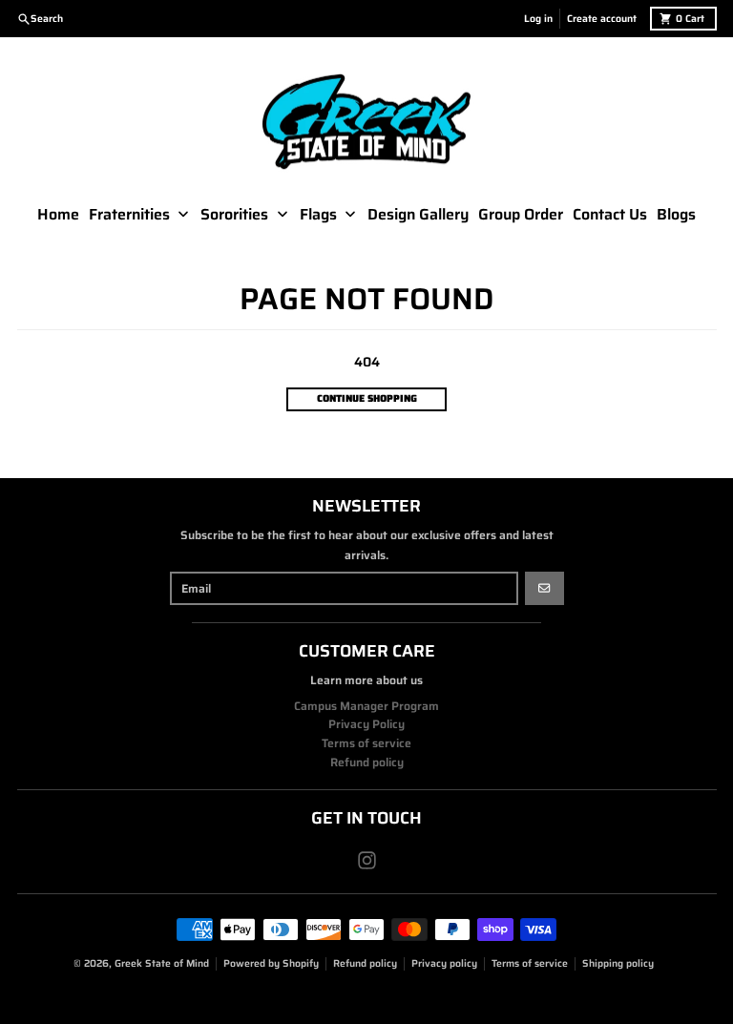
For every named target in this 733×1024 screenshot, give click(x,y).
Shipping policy (618, 963)
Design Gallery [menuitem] (418, 214)
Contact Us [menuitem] (610, 214)
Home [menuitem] (58, 214)
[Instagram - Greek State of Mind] (367, 860)
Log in (538, 18)
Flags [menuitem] (318, 214)
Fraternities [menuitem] (129, 214)
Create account (602, 18)
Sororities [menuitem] (234, 214)
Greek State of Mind (162, 963)
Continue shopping (367, 398)
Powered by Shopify (271, 963)
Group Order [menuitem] (520, 214)
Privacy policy (444, 963)
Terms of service (530, 963)
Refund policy (365, 963)
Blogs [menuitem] (676, 214)
